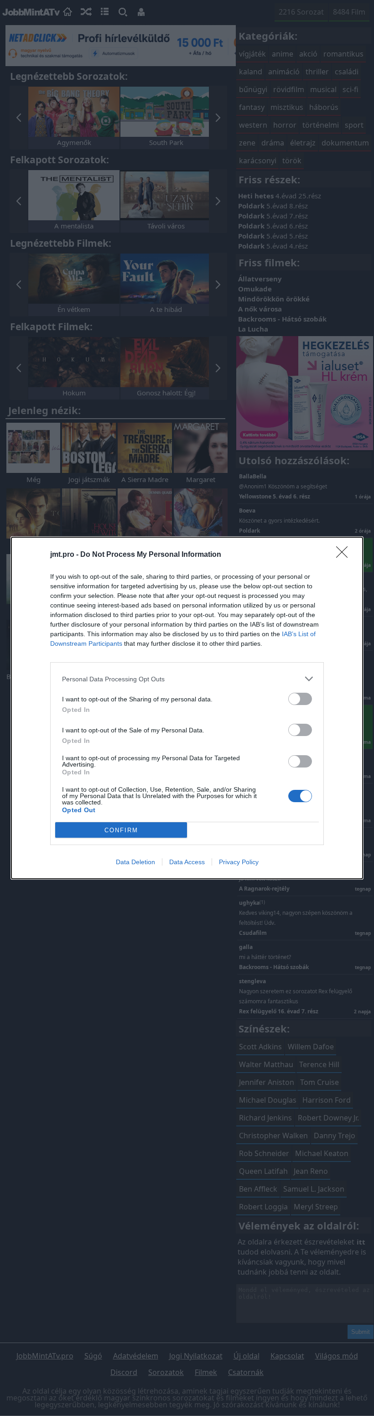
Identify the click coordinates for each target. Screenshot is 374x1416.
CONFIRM (121, 830)
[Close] (344, 555)
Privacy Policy (239, 862)
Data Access (187, 862)
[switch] (300, 699)
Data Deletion (135, 862)
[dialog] (187, 708)
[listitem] (187, 679)
